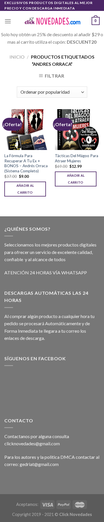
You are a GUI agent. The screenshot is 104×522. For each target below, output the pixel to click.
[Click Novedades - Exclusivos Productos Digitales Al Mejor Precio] (52, 21)
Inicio (17, 56)
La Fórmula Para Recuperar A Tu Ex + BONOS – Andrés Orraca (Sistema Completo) (26, 163)
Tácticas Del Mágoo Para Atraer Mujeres (76, 158)
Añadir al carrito (25, 189)
